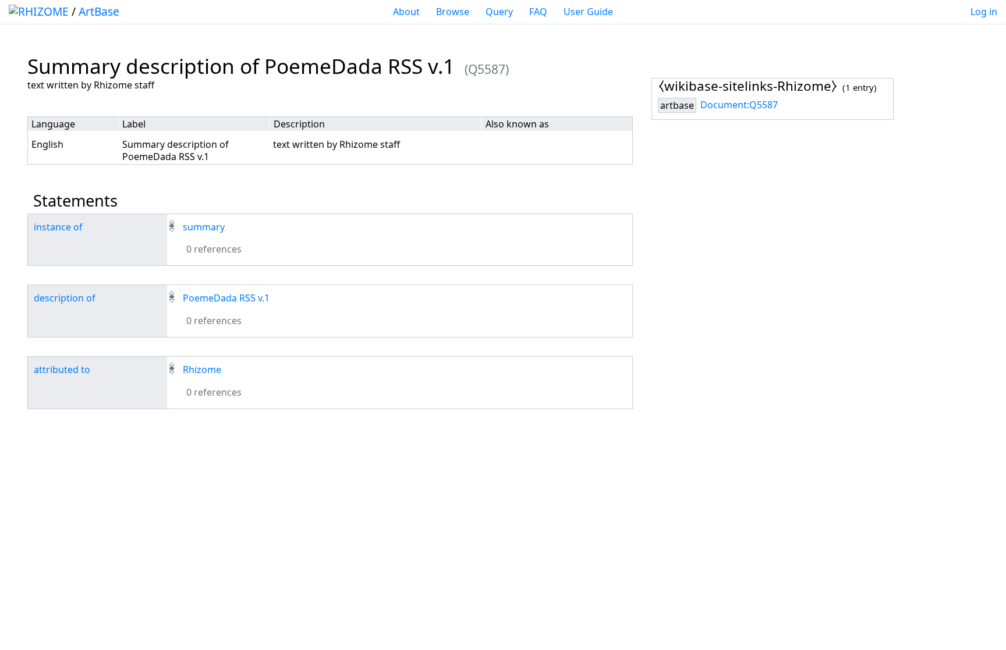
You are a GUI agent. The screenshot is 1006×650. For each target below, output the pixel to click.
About (406, 11)
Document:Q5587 (739, 104)
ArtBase (99, 11)
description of (64, 298)
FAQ (538, 11)
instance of (58, 227)
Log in (983, 11)
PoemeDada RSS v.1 (226, 298)
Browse (452, 11)
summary (204, 227)
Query (499, 11)
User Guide (588, 11)
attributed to (62, 369)
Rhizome (202, 369)
